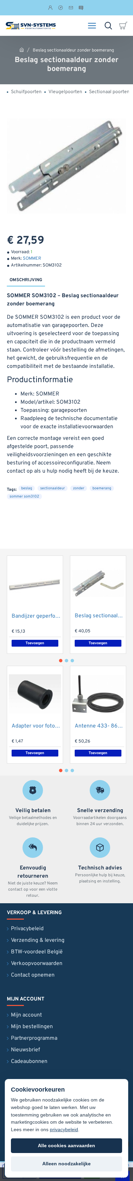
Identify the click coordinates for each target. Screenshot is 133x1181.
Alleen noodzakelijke (66, 1163)
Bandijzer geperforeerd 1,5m (36, 616)
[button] (35, 643)
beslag (26, 488)
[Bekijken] (124, 25)
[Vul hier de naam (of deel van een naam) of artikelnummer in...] (108, 25)
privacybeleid (64, 1129)
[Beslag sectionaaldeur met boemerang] (98, 584)
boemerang (101, 488)
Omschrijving (26, 280)
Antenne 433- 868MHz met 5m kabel (99, 726)
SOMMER (32, 258)
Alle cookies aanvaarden (66, 1145)
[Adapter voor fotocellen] (35, 694)
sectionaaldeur (52, 488)
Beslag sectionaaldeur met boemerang (99, 616)
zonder (78, 488)
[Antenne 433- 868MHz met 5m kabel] (98, 694)
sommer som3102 (24, 496)
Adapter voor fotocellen (36, 726)
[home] (21, 49)
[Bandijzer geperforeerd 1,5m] (35, 584)
